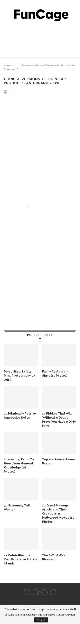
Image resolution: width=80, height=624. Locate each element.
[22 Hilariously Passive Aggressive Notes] (21, 397)
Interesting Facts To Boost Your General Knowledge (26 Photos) (19, 465)
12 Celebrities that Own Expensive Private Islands (20, 559)
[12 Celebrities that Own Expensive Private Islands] (21, 539)
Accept (41, 620)
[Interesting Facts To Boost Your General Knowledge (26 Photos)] (21, 443)
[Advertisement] (41, 33)
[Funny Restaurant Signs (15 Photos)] (59, 355)
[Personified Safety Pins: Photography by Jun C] (21, 355)
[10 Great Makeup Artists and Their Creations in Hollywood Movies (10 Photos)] (59, 489)
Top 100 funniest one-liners (58, 461)
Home (7, 65)
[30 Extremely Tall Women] (21, 489)
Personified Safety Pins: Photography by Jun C (19, 375)
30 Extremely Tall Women (17, 507)
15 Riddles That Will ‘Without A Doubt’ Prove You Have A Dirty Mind (59, 419)
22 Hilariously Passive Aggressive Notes (20, 415)
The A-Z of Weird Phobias (54, 557)
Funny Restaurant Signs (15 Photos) (55, 373)
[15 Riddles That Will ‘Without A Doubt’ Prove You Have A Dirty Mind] (59, 397)
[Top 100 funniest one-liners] (59, 443)
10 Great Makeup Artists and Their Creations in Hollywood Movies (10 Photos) (58, 513)
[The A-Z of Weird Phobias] (59, 539)
